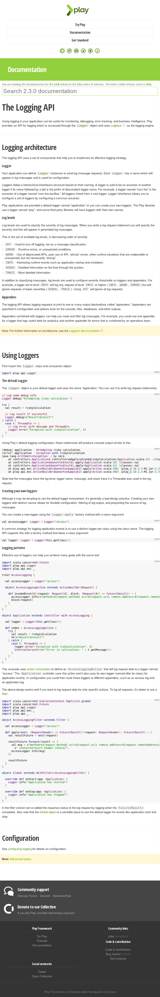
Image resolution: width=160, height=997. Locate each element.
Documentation (80, 32)
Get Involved (80, 40)
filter (4, 694)
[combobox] (80, 91)
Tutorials (42, 941)
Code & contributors (118, 949)
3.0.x (148, 84)
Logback (116, 125)
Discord (45, 896)
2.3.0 (56, 84)
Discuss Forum (27, 896)
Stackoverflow (62, 896)
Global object (48, 812)
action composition (39, 669)
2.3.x (79, 84)
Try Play (80, 24)
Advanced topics (20, 859)
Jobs (118, 936)
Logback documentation (84, 331)
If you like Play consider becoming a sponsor (46, 913)
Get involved (118, 958)
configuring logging (20, 849)
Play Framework (80, 10)
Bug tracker (118, 954)
